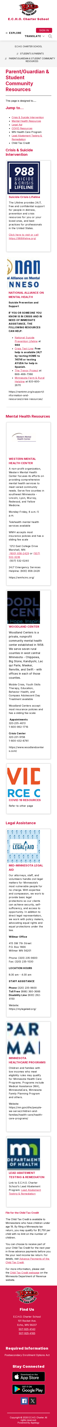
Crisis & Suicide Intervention (28, 117)
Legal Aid (17, 124)
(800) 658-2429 (19, 553)
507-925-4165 (27, 1333)
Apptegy (35, 1422)
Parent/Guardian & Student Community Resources (32, 59)
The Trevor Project (26, 370)
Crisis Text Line (24, 348)
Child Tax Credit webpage (24, 1272)
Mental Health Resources (26, 121)
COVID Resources (22, 128)
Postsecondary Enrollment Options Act (27, 1355)
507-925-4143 (27, 1329)
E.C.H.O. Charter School (28, 46)
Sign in (44, 30)
